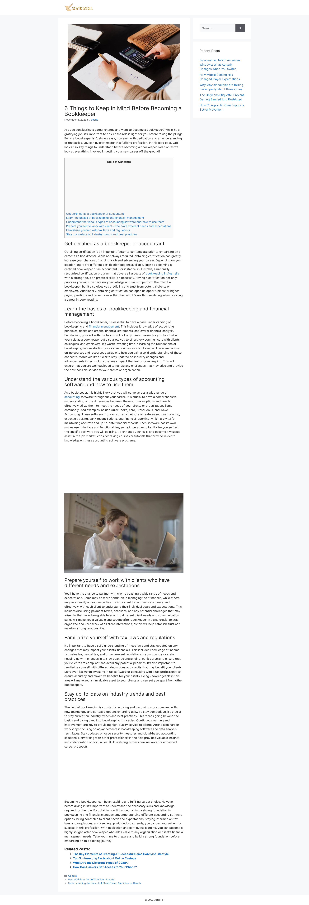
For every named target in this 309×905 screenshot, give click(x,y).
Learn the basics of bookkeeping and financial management (105, 217)
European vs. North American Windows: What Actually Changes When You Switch (220, 65)
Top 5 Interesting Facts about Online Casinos (104, 858)
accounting (72, 397)
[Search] (240, 28)
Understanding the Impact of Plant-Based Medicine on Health (104, 883)
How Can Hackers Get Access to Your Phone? (105, 867)
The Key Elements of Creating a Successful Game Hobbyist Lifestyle (121, 854)
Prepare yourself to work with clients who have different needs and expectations (118, 226)
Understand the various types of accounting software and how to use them (115, 222)
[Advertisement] (118, 187)
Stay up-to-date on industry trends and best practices (101, 234)
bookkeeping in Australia (162, 273)
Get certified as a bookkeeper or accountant (95, 213)
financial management (104, 326)
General (72, 875)
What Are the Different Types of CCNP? (101, 862)
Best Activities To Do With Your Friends (91, 879)
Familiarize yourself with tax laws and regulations (98, 230)
